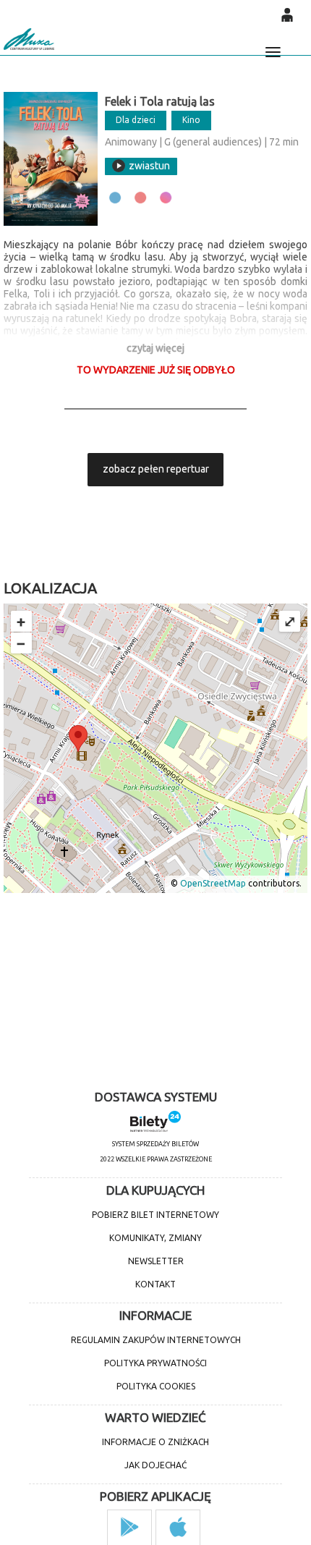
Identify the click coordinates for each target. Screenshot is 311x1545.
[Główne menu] (273, 45)
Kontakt (155, 1284)
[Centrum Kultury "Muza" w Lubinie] (29, 39)
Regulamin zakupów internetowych (156, 1340)
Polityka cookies (155, 1386)
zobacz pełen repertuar (156, 469)
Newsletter (156, 1261)
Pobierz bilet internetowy (155, 1214)
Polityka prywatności (155, 1363)
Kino (191, 119)
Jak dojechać (155, 1465)
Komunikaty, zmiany (155, 1238)
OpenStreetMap (213, 884)
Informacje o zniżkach (155, 1442)
